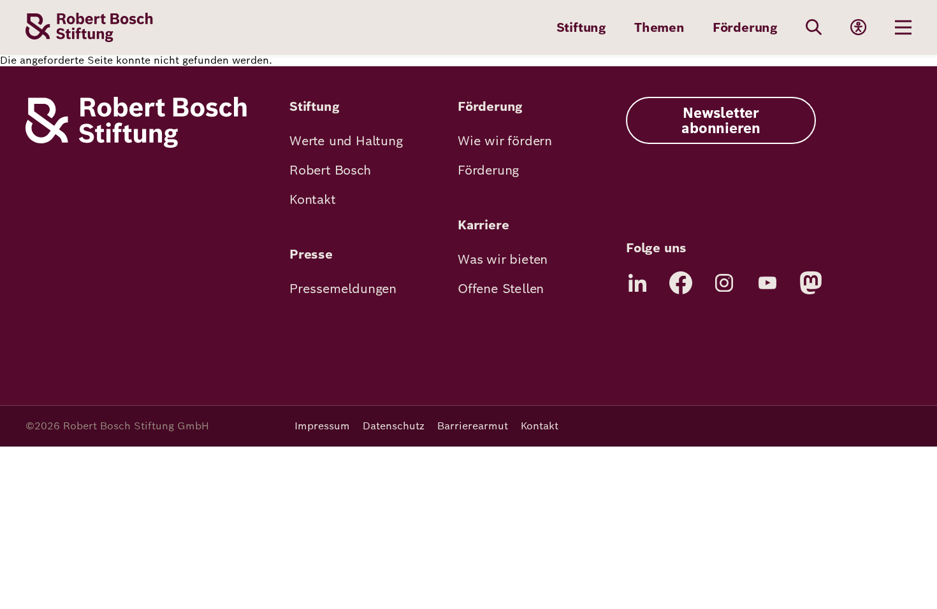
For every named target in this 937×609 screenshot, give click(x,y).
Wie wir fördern (505, 141)
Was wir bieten (503, 259)
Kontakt (312, 199)
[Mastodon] (810, 282)
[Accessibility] (859, 27)
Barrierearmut (472, 426)
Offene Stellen (501, 288)
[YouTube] (767, 282)
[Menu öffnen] (903, 27)
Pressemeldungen (342, 288)
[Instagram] (724, 282)
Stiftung (581, 27)
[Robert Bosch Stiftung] (136, 144)
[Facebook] (680, 282)
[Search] (814, 27)
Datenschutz (394, 426)
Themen (659, 27)
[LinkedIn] (637, 282)
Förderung (745, 27)
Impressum (322, 426)
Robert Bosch (330, 170)
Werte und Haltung (346, 141)
